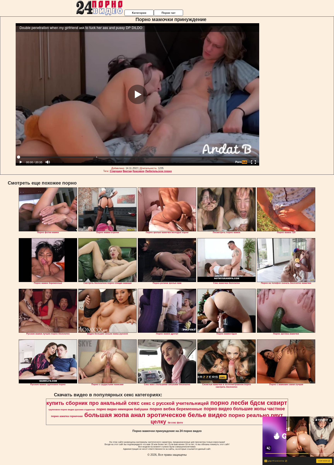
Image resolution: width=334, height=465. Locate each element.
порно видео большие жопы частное (244, 408)
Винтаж (127, 171)
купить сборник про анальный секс (93, 403)
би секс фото (175, 422)
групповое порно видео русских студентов (72, 409)
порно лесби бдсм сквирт (248, 402)
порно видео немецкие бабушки (122, 409)
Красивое (138, 171)
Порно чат (169, 12)
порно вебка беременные (176, 409)
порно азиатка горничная (67, 416)
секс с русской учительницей (175, 403)
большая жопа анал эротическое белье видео (155, 414)
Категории (139, 12)
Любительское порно (158, 171)
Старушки (116, 171)
